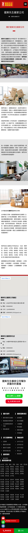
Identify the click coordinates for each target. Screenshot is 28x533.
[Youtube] (3, 518)
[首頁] (9, 16)
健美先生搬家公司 (15, 16)
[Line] (3, 522)
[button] (25, 4)
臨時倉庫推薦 (6, 513)
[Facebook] (3, 526)
